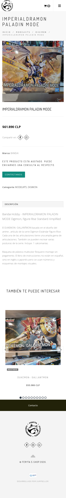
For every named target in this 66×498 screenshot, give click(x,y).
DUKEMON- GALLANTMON (33, 377)
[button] (20, 398)
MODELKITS (23, 32)
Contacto (33, 405)
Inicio (6, 32)
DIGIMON (41, 32)
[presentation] (5, 350)
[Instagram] (33, 445)
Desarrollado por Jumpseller (33, 481)
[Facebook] (20, 137)
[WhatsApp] (39, 445)
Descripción (11, 204)
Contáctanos (13, 174)
